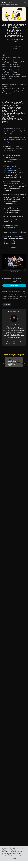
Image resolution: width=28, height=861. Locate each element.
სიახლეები (7, 304)
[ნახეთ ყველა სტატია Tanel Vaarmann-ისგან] (14, 318)
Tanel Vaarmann (14, 45)
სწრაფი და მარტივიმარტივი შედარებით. (15, 140)
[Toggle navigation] (25, 3)
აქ (20, 855)
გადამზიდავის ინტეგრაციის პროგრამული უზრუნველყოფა (12, 168)
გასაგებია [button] (14, 858)
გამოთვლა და (15, 232)
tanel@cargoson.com (6, 300)
